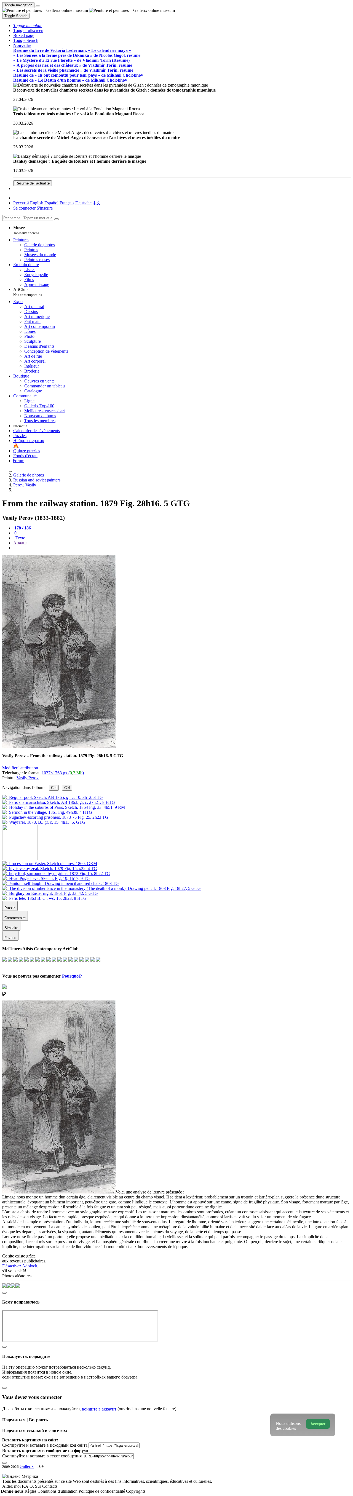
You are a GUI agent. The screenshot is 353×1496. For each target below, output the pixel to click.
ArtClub (27, 292)
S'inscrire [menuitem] (45, 208)
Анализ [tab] (20, 542)
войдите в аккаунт (99, 1409)
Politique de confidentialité (102, 1491)
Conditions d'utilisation (58, 1491)
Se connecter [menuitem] (24, 208)
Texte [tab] (19, 538)
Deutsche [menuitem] (83, 202)
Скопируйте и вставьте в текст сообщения (42, 1456)
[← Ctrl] (43, 822)
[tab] (22, 528)
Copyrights (135, 1491)
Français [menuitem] (67, 202)
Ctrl (54, 788)
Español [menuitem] (51, 202)
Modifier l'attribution (20, 768)
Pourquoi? (72, 976)
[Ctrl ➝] (49, 863)
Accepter (318, 1424)
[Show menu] (38, 6)
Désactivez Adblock (19, 1266)
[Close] (56, 219)
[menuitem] (96, 202)
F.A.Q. (28, 1486)
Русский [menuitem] (21, 202)
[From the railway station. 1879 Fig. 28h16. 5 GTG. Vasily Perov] (59, 746)
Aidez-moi (12, 1486)
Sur (38, 1486)
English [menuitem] (36, 202)
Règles (31, 1491)
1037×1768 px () (63, 772)
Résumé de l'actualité (32, 183)
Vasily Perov (28, 777)
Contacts (49, 1486)
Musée (26, 230)
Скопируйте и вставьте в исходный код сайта (44, 1445)
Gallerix (27, 1466)
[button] (27, 25)
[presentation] (182, 547)
